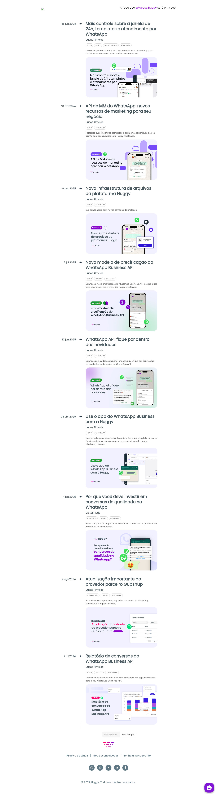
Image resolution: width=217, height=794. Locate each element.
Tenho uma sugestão (137, 755)
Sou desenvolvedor (105, 755)
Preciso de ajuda (77, 755)
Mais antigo (128, 734)
